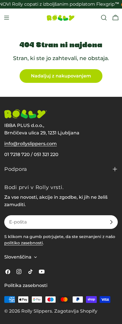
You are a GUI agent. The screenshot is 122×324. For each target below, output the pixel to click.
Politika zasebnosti (25, 285)
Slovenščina (17, 257)
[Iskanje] (104, 17)
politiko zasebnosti (23, 242)
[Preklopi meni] (6, 17)
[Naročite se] (111, 222)
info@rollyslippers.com (30, 143)
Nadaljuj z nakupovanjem (61, 76)
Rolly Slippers (36, 311)
